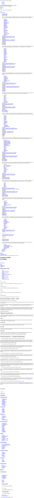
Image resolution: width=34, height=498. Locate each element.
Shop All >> (5, 27)
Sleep (3, 465)
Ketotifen (5, 122)
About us (3, 2)
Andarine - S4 (4, 436)
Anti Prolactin (4, 424)
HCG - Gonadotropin (7, 166)
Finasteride (5, 220)
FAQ (3, 479)
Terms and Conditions (5, 495)
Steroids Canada (5, 497)
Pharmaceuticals (4, 213)
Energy (5, 185)
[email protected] (29, 378)
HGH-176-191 (6, 169)
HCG (4, 120)
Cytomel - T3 (6, 77)
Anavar (5, 49)
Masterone (5, 26)
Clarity (5, 183)
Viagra (5, 95)
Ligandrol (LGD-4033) (7, 143)
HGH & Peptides (4, 159)
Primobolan (5, 25)
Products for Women (5, 194)
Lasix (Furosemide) (6, 222)
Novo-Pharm (6, 30)
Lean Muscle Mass (6, 33)
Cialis (4, 96)
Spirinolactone (6, 221)
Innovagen (26, 307)
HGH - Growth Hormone (7, 165)
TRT (4, 98)
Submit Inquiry (2, 388)
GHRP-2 (5, 170)
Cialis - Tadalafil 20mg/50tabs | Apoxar (7, 104)
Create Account (4, 254)
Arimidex (3, 426)
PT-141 (5, 172)
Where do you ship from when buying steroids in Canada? (9, 348)
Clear (1, 8)
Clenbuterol (5, 76)
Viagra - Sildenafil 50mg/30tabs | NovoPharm (8, 107)
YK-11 (5, 146)
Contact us (3, 3)
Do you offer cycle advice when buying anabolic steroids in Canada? (11, 367)
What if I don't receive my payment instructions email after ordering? (11, 376)
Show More (2, 469)
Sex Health (3, 89)
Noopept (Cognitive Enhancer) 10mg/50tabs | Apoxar (9, 192)
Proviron (3, 412)
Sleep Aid (5, 225)
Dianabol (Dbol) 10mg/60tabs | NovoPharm (8, 67)
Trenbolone (5, 23)
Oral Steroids (4, 43)
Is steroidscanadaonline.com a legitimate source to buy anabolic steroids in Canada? (13, 338)
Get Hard (5, 100)
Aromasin (5, 119)
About (3, 480)
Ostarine (3, 435)
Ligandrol (3, 437)
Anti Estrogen (6, 125)
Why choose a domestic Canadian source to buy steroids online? (10, 371)
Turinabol (3, 411)
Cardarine (3, 439)
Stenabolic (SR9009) (7, 145)
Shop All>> (5, 81)
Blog (2, 482)
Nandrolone (5, 20)
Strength (5, 60)
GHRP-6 (5, 171)
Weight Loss (4, 70)
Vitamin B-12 (6, 79)
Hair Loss (5, 228)
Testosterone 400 (6, 22)
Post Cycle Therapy (5, 110)
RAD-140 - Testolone (5, 438)
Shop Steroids (2, 262)
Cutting (5, 148)
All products (4, 478)
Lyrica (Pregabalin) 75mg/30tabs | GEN (7, 235)
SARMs (3, 134)
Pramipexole (5, 121)
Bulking (5, 58)
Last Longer (5, 101)
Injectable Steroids (4, 13)
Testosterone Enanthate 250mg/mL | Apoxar (8, 37)
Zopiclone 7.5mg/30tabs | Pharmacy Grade (8, 230)
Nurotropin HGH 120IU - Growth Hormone (8, 40)
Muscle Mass (6, 32)
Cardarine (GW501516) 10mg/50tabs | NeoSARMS (9, 156)
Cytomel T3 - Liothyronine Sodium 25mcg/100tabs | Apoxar (10, 87)
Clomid (5, 117)
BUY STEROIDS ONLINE (4, 311)
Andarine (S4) (6, 144)
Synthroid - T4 (6, 78)
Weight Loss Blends (7, 80)
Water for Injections (6, 247)
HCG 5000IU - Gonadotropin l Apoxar (7, 132)
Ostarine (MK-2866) (7, 141)
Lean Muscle (6, 59)
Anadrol (5, 51)
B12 (2, 418)
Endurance (5, 61)
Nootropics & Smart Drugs (6, 177)
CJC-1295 (3, 446)
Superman (5, 97)
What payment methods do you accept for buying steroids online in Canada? (12, 353)
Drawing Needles (6, 246)
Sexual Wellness (4, 477)
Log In (1, 254)
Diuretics (5, 227)
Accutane (5, 219)
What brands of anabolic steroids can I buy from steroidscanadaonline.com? (11, 361)
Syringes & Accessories (5, 239)
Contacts (3, 481)
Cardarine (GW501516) (7, 142)
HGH (1, 305)
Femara (5, 118)
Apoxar (5, 29)
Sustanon (5, 21)
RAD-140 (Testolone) (7, 140)
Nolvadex (5, 116)
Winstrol (5, 24)
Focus (5, 184)
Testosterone (4, 398)
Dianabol (3, 409)
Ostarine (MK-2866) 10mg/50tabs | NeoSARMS (9, 153)
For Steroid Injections (7, 245)
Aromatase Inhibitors (7, 126)
